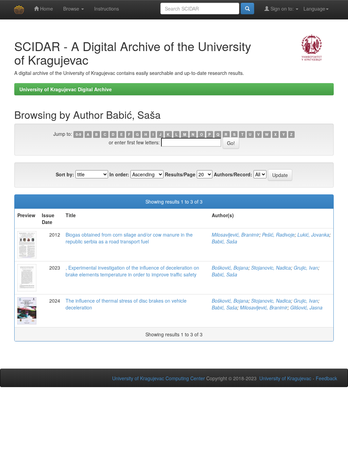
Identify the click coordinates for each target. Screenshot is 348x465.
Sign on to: (282, 8)
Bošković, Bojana (230, 267)
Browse (72, 8)
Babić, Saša (224, 241)
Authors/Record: (233, 174)
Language (314, 8)
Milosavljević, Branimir (235, 234)
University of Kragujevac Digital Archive (65, 89)
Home (46, 8)
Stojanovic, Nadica (271, 267)
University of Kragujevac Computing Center (158, 378)
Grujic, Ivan (306, 267)
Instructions (106, 8)
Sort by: (65, 174)
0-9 (78, 134)
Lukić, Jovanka (313, 234)
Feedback (326, 378)
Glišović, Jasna (306, 307)
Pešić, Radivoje (278, 234)
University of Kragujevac (285, 378)
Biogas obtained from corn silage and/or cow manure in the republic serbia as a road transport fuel (129, 238)
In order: (119, 174)
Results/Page (180, 174)
